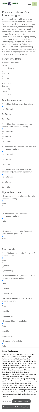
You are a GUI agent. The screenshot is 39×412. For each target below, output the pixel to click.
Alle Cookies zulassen (21, 401)
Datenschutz (31, 394)
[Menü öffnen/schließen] (29, 4)
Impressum (5, 396)
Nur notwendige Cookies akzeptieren (16, 407)
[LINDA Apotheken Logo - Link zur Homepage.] (34, 4)
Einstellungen (6, 401)
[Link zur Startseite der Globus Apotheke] (10, 4)
